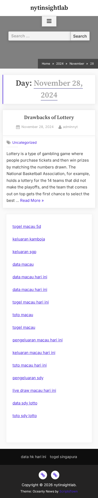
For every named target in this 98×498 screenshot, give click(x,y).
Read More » (32, 201)
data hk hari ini (33, 456)
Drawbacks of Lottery (49, 117)
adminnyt (70, 127)
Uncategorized (24, 142)
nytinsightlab (49, 8)
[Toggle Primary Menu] (49, 21)
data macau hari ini (30, 276)
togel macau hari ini (31, 302)
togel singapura (63, 456)
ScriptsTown (68, 491)
